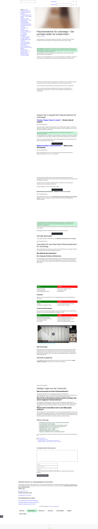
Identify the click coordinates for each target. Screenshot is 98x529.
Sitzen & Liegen (22, 513)
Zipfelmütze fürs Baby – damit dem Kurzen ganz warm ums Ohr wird (49, 441)
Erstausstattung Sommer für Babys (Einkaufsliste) (28, 502)
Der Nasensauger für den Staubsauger (47, 423)
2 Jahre (46, 439)
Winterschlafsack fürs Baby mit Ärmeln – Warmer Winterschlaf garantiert (54, 422)
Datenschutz (56, 506)
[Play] (73, 335)
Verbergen (26, 9)
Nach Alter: (21, 510)
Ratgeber (69, 510)
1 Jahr (44, 439)
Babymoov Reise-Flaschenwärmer (49, 146)
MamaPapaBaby (54, 1)
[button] (76, 1)
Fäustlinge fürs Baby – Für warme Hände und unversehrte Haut (52, 426)
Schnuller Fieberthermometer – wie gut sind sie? (49, 430)
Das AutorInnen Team (22, 491)
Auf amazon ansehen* (57, 143)
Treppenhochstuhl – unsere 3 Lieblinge (47, 429)
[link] (39, 327)
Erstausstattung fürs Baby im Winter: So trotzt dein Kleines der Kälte (53, 425)
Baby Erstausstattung (41, 438)
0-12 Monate (40, 439)
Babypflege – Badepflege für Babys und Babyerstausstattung (52, 431)
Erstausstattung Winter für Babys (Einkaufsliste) (28, 500)
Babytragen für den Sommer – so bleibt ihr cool (49, 427)
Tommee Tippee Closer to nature (48, 120)
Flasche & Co (41, 510)
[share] (67, 326)
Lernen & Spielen (60, 510)
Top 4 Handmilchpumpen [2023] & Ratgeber (50, 326)
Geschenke (50, 510)
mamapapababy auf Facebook (24, 495)
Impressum (52, 506)
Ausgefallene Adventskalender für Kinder (26, 504)
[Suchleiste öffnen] (73, 1)
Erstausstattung (31, 510)
